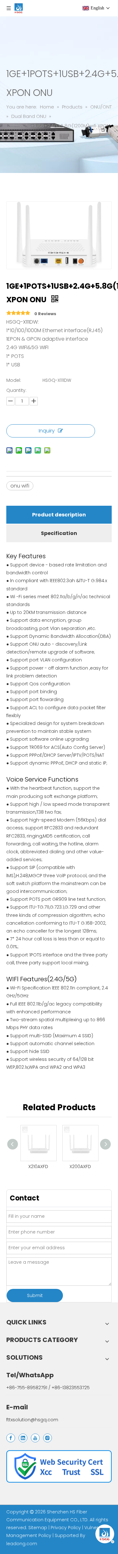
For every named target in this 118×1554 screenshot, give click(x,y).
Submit (35, 1295)
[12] (59, 1466)
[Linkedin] (23, 1438)
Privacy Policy (66, 1527)
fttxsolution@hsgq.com (32, 1420)
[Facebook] (10, 1438)
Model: (13, 380)
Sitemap (37, 1527)
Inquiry (47, 430)
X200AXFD (80, 1166)
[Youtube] (35, 1438)
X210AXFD (38, 1166)
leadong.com (21, 1543)
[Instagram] (47, 1438)
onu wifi (19, 485)
